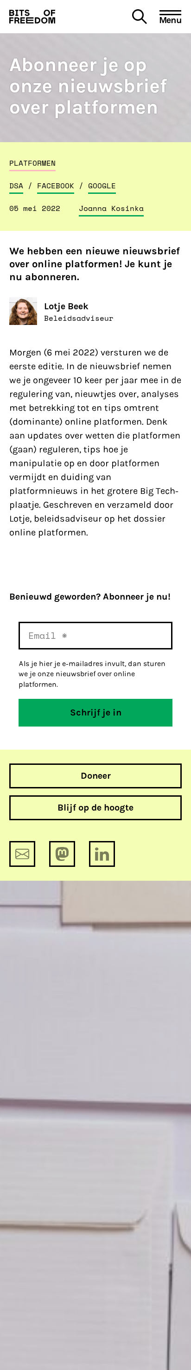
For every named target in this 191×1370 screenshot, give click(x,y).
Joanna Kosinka (111, 208)
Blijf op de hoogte (95, 807)
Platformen (32, 162)
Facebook (55, 185)
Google (102, 185)
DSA (16, 185)
